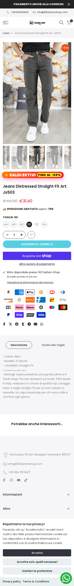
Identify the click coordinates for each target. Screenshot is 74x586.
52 (36, 224)
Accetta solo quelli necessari (37, 562)
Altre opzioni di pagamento (37, 264)
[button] (31, 235)
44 (6, 225)
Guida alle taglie (53, 345)
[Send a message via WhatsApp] (66, 578)
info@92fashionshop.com (52, 12)
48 (22, 225)
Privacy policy (12, 581)
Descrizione (19, 345)
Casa (6, 33)
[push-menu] (6, 22)
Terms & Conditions (36, 581)
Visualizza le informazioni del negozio (30, 282)
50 (29, 224)
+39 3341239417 (20, 12)
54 (45, 225)
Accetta (37, 553)
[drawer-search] (61, 22)
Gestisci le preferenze (37, 571)
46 (14, 225)
